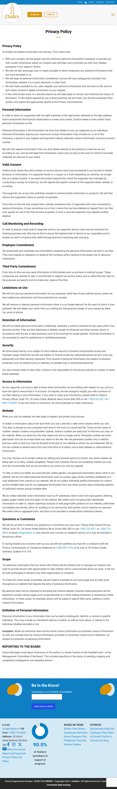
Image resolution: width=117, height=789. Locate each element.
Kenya (67, 736)
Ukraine (68, 744)
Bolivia (67, 728)
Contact (110, 2)
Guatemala (70, 732)
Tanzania (81, 740)
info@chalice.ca (26, 532)
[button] (113, 14)
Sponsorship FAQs (100, 728)
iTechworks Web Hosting (58, 785)
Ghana (81, 728)
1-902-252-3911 (96, 399)
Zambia (77, 744)
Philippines (70, 740)
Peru (84, 736)
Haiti (78, 732)
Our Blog (104, 740)
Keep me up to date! (43, 706)
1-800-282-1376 (64, 547)
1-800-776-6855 (17, 732)
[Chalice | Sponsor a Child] (13, 12)
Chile (74, 728)
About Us (12, 749)
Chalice (75, 781)
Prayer (100, 2)
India (84, 732)
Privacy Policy (9, 757)
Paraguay (76, 736)
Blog (91, 2)
